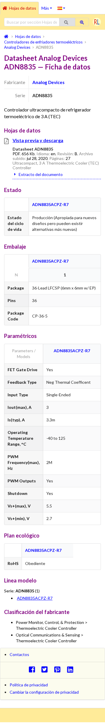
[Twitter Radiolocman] (46, 669)
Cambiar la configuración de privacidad (44, 692)
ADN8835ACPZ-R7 (50, 204)
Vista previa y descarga (38, 140)
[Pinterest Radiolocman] (59, 669)
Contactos (19, 654)
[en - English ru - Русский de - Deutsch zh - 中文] (61, 8)
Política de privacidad (29, 684)
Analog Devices (48, 82)
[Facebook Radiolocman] (33, 669)
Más (48, 6)
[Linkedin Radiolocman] (71, 669)
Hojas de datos (22, 8)
